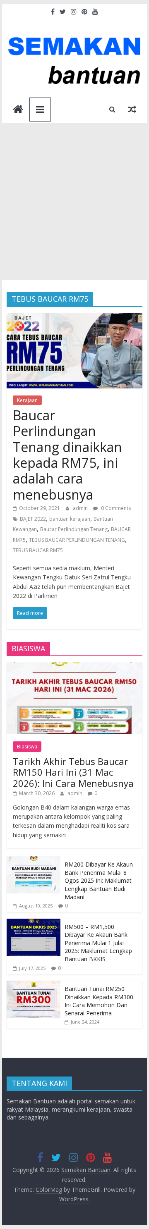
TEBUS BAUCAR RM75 (38, 550)
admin (81, 508)
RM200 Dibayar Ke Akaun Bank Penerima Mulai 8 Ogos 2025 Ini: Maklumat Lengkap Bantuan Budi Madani (99, 880)
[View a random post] (132, 109)
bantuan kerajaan (69, 518)
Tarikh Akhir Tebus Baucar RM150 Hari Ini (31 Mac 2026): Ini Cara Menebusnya (73, 772)
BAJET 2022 (33, 518)
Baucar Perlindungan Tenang (74, 529)
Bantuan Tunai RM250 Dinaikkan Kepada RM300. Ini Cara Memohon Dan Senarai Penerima (100, 1001)
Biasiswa (27, 746)
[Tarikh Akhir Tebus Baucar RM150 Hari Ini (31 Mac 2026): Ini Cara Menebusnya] (74, 667)
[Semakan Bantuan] (18, 110)
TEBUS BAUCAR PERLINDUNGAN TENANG (77, 539)
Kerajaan (27, 400)
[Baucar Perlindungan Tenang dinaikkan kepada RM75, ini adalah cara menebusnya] (74, 318)
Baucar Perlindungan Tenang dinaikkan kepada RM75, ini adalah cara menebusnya (67, 454)
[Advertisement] (74, 201)
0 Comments (115, 508)
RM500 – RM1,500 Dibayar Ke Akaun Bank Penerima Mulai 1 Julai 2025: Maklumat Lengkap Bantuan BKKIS (98, 943)
